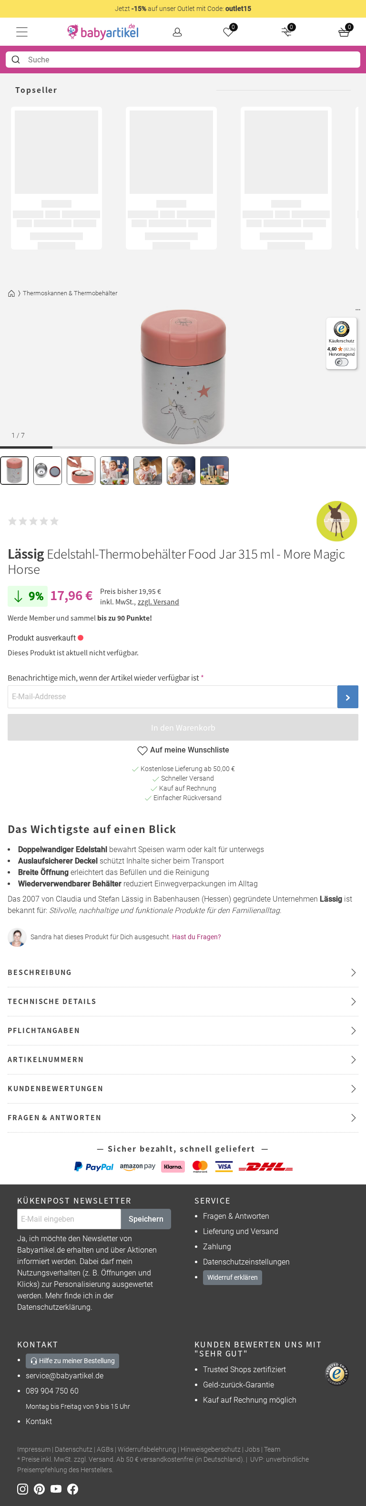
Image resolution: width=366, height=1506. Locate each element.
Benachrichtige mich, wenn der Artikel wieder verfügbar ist (103, 678)
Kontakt (39, 1421)
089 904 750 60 (52, 1391)
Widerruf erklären (232, 1277)
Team (272, 1450)
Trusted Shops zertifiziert (244, 1369)
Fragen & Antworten (236, 1216)
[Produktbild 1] (14, 470)
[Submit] (17, 59)
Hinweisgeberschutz (211, 1450)
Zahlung (217, 1246)
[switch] (341, 362)
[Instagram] (25, 1488)
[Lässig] (336, 521)
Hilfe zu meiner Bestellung (76, 1361)
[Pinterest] (42, 1488)
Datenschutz (73, 1450)
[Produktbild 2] (47, 470)
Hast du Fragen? (196, 937)
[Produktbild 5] (147, 470)
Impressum (34, 1450)
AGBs (105, 1450)
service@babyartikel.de (64, 1375)
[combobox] (183, 59)
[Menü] (358, 312)
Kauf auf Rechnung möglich (249, 1400)
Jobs (252, 1450)
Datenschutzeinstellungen (246, 1261)
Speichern (146, 1219)
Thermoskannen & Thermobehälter (70, 293)
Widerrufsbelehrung (147, 1450)
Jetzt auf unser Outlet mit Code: (183, 8)
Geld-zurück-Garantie (238, 1384)
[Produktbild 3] (81, 470)
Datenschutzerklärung (54, 1307)
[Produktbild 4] (114, 470)
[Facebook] (74, 1488)
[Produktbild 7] (214, 470)
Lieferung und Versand (240, 1231)
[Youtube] (59, 1488)
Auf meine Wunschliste (189, 749)
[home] (103, 32)
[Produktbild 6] (181, 470)
